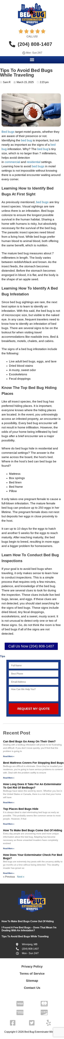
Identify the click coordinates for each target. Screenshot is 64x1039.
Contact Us (32, 987)
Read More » (8, 756)
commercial (12, 162)
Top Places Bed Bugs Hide (20, 808)
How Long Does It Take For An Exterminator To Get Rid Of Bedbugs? (32, 786)
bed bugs (38, 166)
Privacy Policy (32, 966)
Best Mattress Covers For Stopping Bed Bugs (33, 762)
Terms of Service (32, 973)
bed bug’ (43, 149)
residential (33, 162)
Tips (2, 656)
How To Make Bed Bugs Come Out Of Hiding (32, 830)
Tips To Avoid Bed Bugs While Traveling (25, 936)
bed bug (26, 140)
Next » (20, 876)
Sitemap (32, 980)
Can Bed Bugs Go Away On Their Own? (29, 741)
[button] (32, 59)
